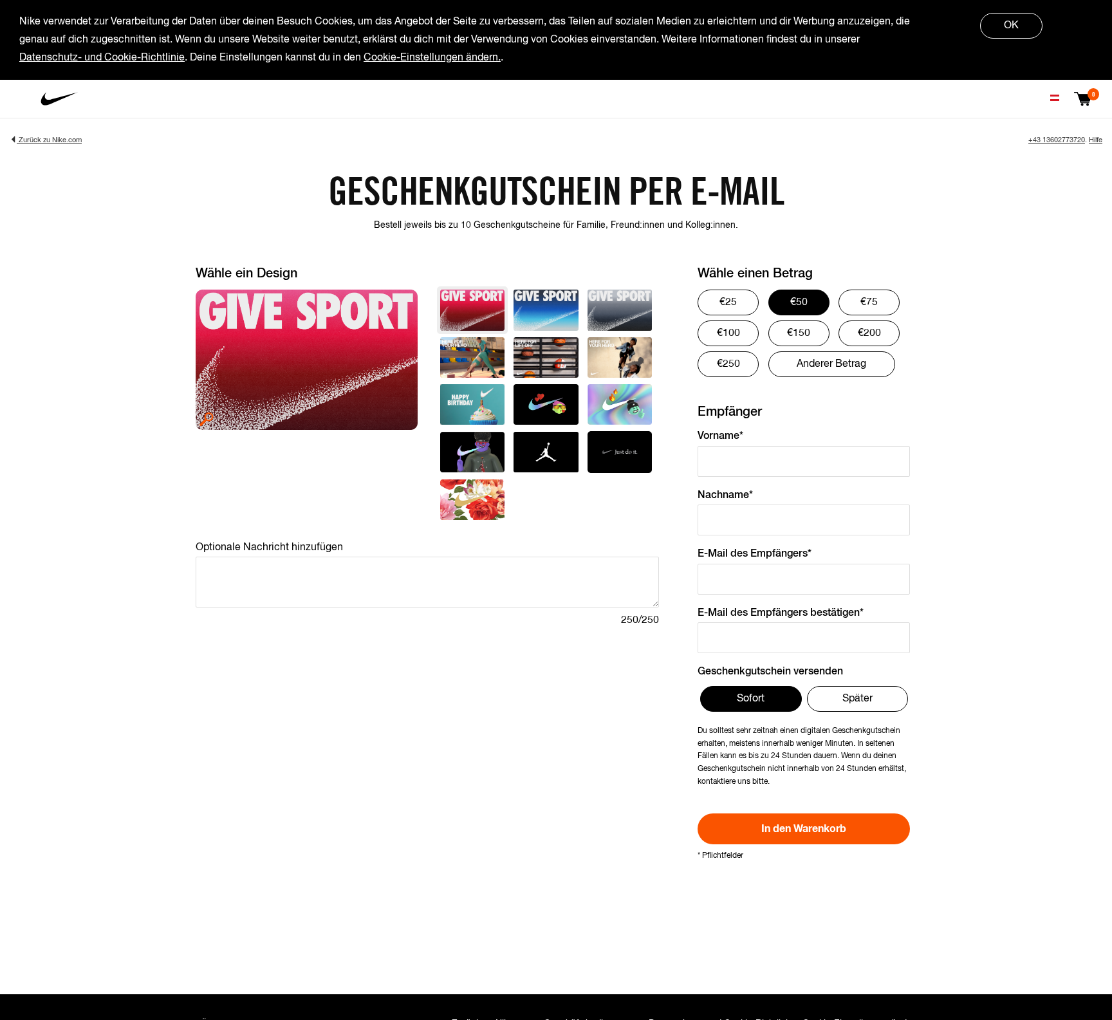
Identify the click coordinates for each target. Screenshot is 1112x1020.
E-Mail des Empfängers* (754, 554)
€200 (869, 333)
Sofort (750, 699)
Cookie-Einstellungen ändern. (432, 58)
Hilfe (1095, 140)
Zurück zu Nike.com (49, 140)
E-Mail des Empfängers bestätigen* (781, 613)
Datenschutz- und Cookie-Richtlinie (102, 58)
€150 (798, 333)
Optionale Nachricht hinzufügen (269, 547)
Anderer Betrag (831, 364)
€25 (728, 302)
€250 (728, 364)
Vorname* (720, 436)
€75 (869, 302)
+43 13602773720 (1056, 140)
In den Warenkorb (803, 829)
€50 (799, 302)
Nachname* (725, 495)
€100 (728, 333)
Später (857, 699)
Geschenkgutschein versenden (770, 672)
